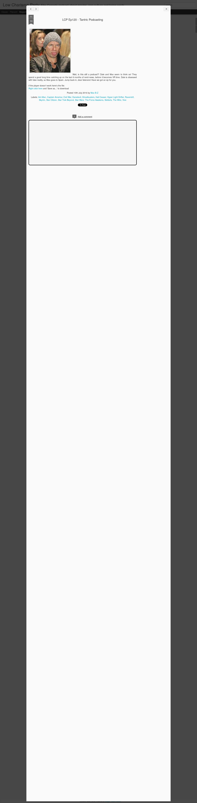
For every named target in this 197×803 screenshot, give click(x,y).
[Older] (36, 9)
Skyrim (42, 99)
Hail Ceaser (101, 97)
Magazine (23, 11)
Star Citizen (51, 99)
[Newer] (30, 9)
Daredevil (76, 97)
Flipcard (13, 11)
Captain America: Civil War (59, 97)
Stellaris (108, 99)
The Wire (117, 99)
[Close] (166, 9)
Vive (124, 99)
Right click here (36, 88)
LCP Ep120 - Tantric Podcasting (82, 19)
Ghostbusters (88, 97)
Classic (4, 11)
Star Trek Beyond (66, 99)
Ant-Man (42, 97)
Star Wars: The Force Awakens (89, 99)
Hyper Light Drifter (115, 97)
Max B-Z (94, 92)
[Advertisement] (152, 60)
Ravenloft (129, 97)
